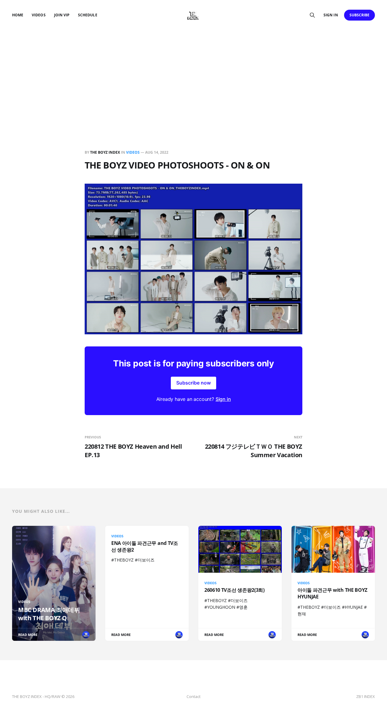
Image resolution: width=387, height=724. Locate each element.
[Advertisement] (193, 75)
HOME (17, 15)
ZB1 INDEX (365, 696)
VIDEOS (38, 15)
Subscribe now (193, 383)
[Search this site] (312, 15)
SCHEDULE (87, 15)
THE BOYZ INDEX (105, 152)
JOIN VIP (62, 15)
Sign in (331, 15)
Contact (193, 696)
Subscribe (360, 15)
